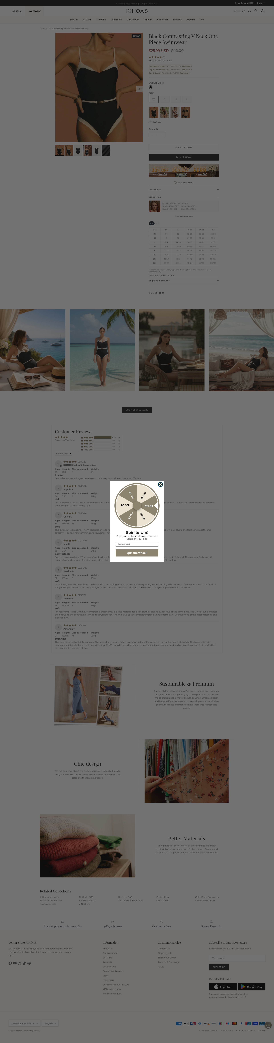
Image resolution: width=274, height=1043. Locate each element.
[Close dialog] (160, 484)
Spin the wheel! (137, 553)
